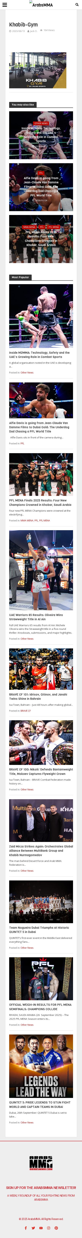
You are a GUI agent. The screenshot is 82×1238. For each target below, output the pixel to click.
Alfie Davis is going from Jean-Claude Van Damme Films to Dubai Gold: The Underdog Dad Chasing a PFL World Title (41, 186)
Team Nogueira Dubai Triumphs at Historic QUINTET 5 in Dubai (39, 930)
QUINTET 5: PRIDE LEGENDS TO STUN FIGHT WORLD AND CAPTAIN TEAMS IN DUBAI (40, 1104)
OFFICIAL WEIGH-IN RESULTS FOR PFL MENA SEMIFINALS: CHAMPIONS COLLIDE (40, 1007)
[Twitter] (33, 1228)
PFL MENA (54, 227)
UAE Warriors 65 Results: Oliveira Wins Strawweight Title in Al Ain (36, 617)
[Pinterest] (56, 1228)
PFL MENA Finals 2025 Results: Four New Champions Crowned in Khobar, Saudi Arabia (41, 238)
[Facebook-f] (25, 1228)
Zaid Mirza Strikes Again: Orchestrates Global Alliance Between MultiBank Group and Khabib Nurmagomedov (41, 850)
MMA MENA (29, 227)
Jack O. (33, 31)
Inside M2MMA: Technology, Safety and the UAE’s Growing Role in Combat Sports (41, 134)
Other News (41, 123)
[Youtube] (41, 1228)
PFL (41, 173)
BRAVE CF (26, 710)
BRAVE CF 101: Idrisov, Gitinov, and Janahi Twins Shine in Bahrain (38, 696)
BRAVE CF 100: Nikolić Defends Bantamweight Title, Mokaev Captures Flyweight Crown (41, 771)
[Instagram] (48, 1228)
